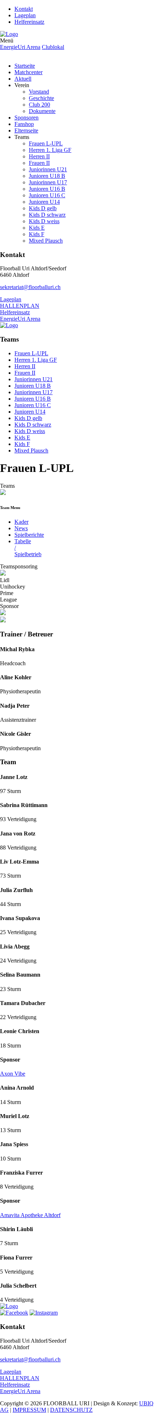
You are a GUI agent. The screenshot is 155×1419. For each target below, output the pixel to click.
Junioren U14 (44, 202)
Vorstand (39, 92)
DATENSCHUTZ (71, 1410)
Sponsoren (26, 117)
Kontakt (23, 9)
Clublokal (53, 47)
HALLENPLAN (19, 306)
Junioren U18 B (47, 176)
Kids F (36, 234)
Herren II (39, 156)
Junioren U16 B (47, 189)
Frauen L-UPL (46, 143)
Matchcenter (28, 72)
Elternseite (26, 130)
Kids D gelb (43, 208)
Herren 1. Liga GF (50, 150)
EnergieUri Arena (20, 47)
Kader (21, 522)
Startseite (24, 66)
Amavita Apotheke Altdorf (30, 1215)
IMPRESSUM (29, 1410)
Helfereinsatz (29, 22)
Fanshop (24, 124)
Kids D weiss (44, 221)
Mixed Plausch (46, 241)
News (21, 528)
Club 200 (39, 105)
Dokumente (42, 111)
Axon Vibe (12, 1074)
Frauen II (39, 163)
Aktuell (22, 79)
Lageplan (25, 15)
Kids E (37, 228)
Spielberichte (29, 535)
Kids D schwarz (47, 215)
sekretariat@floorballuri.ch (30, 287)
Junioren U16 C (47, 195)
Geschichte (41, 98)
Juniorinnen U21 (48, 169)
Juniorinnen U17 (48, 182)
